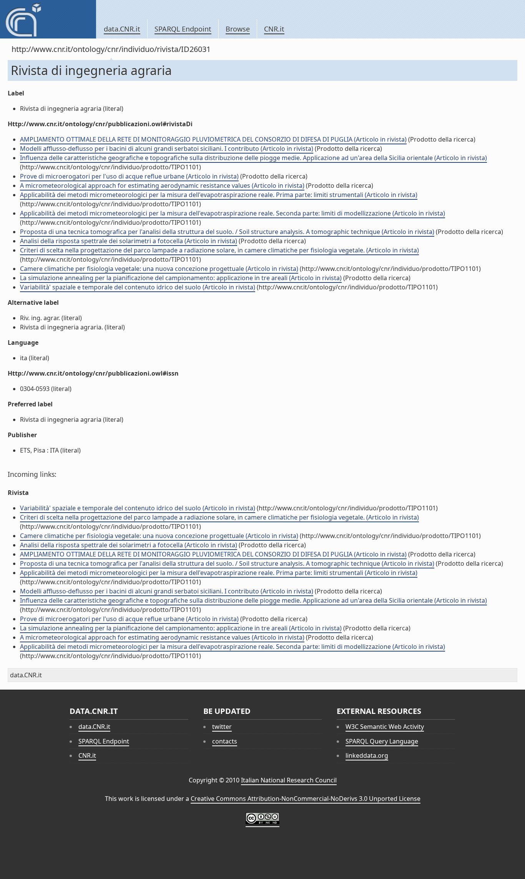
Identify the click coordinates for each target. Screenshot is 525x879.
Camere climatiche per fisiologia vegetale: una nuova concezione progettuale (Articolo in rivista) (159, 268)
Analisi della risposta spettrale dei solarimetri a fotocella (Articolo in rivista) (128, 241)
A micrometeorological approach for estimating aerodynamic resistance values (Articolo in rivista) (162, 185)
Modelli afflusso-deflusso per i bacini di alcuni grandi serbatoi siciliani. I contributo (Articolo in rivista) (166, 148)
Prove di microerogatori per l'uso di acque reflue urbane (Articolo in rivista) (129, 176)
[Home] (48, 19)
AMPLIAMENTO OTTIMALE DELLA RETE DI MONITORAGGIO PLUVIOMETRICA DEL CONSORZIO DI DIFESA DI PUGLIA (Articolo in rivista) (213, 139)
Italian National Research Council (289, 780)
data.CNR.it (122, 28)
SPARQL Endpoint (183, 28)
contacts (224, 741)
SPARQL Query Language (382, 741)
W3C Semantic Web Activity (385, 726)
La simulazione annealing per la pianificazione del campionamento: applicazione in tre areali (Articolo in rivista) (181, 278)
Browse (238, 28)
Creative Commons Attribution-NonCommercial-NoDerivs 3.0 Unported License (305, 798)
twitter (222, 726)
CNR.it (274, 28)
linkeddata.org (367, 755)
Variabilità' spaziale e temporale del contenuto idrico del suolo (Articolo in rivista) (137, 287)
